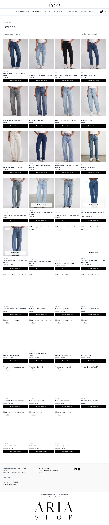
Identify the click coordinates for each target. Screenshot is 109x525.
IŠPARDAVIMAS (71, 12)
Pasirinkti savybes (15, 80)
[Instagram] (79, 469)
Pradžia (5, 22)
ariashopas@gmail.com (11, 484)
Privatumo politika (45, 468)
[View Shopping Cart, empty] (101, 12)
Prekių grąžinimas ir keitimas (48, 471)
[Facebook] (75, 469)
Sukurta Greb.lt (54, 497)
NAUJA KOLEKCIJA (22, 12)
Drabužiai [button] (35, 12)
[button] (40, 12)
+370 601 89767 (13, 482)
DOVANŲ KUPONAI (86, 12)
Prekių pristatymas (45, 473)
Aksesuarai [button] (57, 12)
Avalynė (47, 12)
